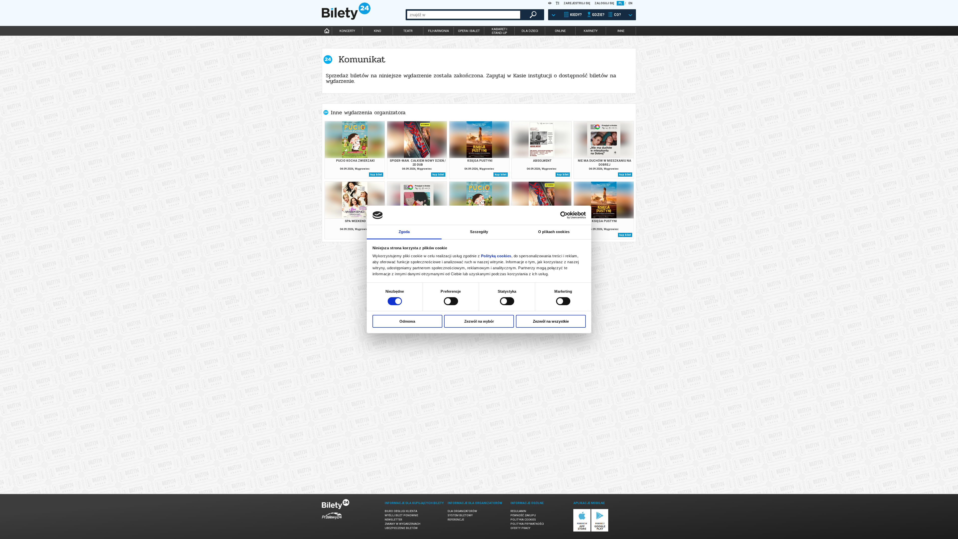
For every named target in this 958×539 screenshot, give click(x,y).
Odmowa (407, 321)
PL (620, 3)
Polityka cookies (523, 519)
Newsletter (393, 519)
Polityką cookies (496, 256)
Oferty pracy (520, 528)
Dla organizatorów (462, 511)
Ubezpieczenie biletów (401, 528)
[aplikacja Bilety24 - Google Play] (599, 530)
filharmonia (438, 31)
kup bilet (376, 174)
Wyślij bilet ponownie (401, 515)
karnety (591, 31)
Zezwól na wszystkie (551, 321)
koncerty (347, 31)
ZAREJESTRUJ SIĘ (577, 3)
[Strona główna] (346, 18)
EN (630, 3)
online (560, 31)
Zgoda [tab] (404, 232)
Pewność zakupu (523, 515)
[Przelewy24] (332, 520)
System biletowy (460, 515)
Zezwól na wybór (479, 321)
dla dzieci (530, 31)
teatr (408, 31)
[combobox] (464, 14)
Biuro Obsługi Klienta (401, 511)
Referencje (456, 519)
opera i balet (469, 31)
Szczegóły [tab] (479, 232)
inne (620, 31)
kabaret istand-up (499, 31)
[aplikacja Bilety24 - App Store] (582, 530)
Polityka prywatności (527, 524)
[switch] (451, 301)
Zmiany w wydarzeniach (402, 524)
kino (377, 31)
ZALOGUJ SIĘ (604, 3)
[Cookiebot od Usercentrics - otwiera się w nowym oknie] (564, 215)
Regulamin (518, 511)
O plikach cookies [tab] (554, 232)
